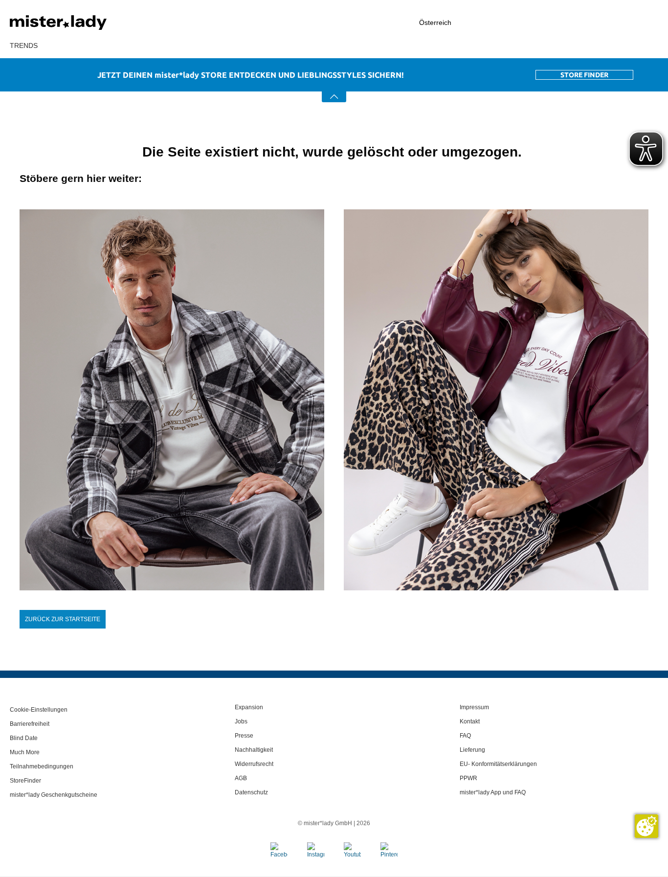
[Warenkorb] (653, 23)
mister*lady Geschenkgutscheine (53, 794)
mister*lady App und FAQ (493, 792)
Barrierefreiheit (29, 723)
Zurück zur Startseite (62, 619)
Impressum (474, 707)
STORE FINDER (584, 75)
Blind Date (24, 738)
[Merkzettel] (615, 22)
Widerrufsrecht (254, 764)
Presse (244, 735)
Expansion (249, 707)
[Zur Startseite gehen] (83, 22)
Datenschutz (251, 792)
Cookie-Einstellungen (38, 709)
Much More (25, 752)
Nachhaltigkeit (254, 749)
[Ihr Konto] (562, 22)
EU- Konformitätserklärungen (498, 764)
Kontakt (470, 721)
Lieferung (472, 749)
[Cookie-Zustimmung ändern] (646, 826)
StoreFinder (25, 780)
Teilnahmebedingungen (41, 766)
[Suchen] (509, 22)
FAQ (465, 735)
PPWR (468, 778)
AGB (241, 778)
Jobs (241, 721)
